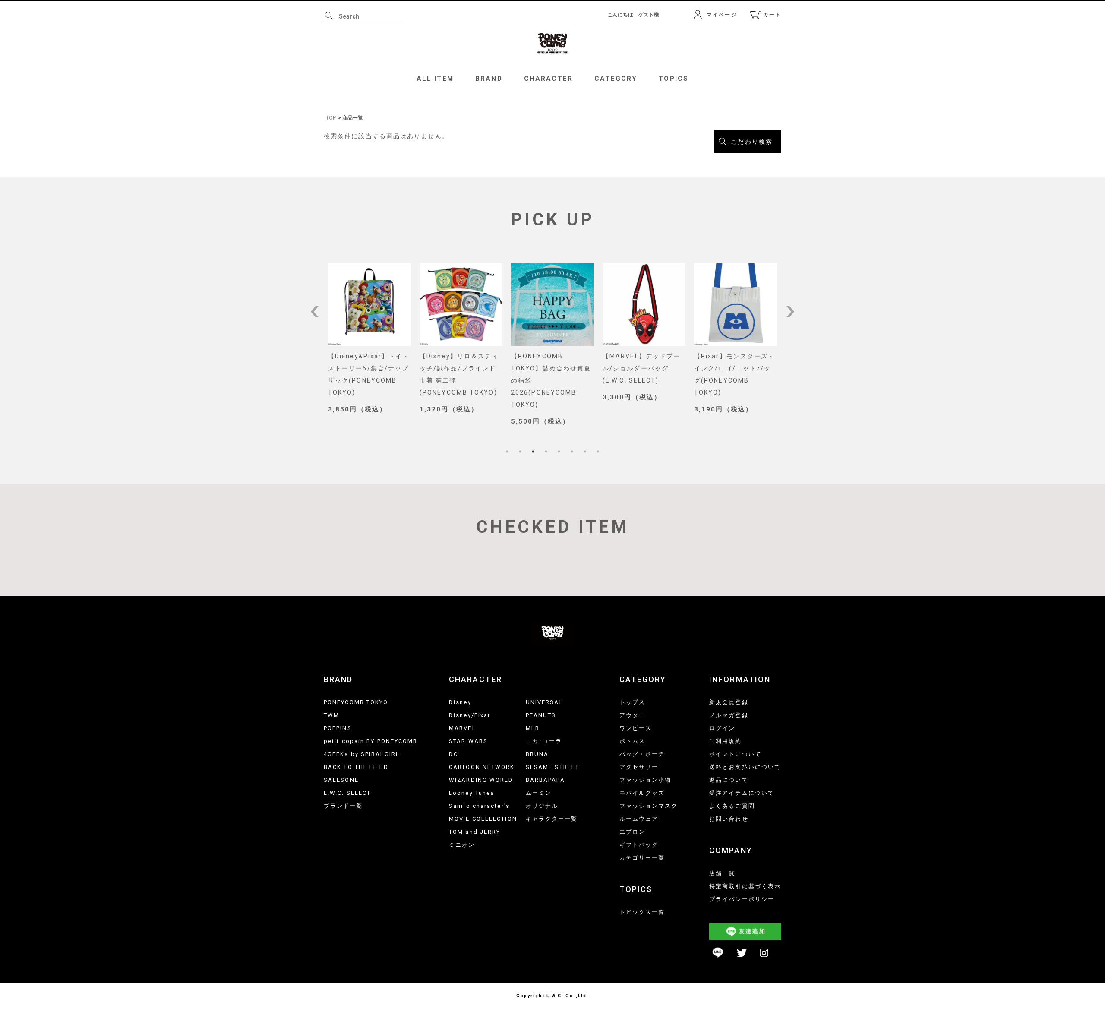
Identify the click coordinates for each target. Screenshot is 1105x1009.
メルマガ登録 (728, 715)
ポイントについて (735, 754)
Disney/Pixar (469, 715)
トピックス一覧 (642, 912)
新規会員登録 (728, 702)
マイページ (722, 15)
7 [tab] (585, 451)
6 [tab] (572, 451)
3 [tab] (533, 451)
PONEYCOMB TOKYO (356, 702)
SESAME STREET (552, 767)
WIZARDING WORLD (481, 780)
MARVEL (462, 728)
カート (772, 15)
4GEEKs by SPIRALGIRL (362, 754)
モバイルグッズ (642, 793)
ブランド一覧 (343, 806)
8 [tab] (598, 451)
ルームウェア (639, 819)
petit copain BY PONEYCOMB (371, 741)
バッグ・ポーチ (642, 754)
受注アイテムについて (741, 793)
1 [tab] (507, 451)
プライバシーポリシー (741, 899)
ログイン (722, 728)
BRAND (488, 78)
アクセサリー (639, 767)
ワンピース (635, 728)
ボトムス (632, 741)
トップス (632, 702)
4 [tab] (546, 451)
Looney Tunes (471, 793)
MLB (533, 728)
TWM (331, 715)
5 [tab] (559, 451)
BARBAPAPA (545, 780)
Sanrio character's (479, 806)
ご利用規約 (725, 741)
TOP (331, 118)
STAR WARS (468, 741)
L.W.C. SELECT (347, 793)
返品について (728, 780)
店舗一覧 (722, 873)
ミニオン (462, 844)
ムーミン (539, 793)
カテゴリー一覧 (642, 857)
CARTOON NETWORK (482, 767)
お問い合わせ (728, 819)
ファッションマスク (648, 806)
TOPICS (673, 78)
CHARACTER (548, 78)
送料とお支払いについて (745, 767)
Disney (460, 702)
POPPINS (338, 728)
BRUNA (537, 754)
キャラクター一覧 (552, 819)
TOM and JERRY (474, 832)
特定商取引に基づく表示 (745, 886)
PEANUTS (541, 715)
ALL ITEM (435, 78)
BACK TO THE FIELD (356, 767)
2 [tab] (520, 451)
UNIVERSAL (544, 702)
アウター (632, 715)
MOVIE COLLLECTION (483, 819)
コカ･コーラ (544, 741)
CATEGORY (615, 78)
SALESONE (341, 780)
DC (453, 754)
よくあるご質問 (732, 806)
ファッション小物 (645, 780)
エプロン (632, 832)
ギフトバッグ (639, 844)
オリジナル (542, 806)
